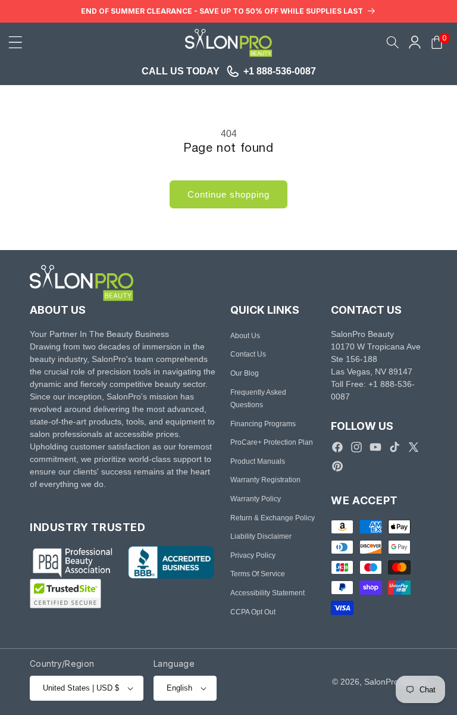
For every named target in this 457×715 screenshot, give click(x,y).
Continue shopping (228, 194)
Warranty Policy (255, 499)
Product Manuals (257, 461)
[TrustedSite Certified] (65, 593)
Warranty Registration (265, 480)
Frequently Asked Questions (258, 399)
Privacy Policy (253, 555)
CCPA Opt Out (253, 612)
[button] (15, 42)
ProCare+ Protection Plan (271, 442)
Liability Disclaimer (261, 536)
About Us (245, 336)
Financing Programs (263, 424)
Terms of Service (257, 574)
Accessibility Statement (267, 593)
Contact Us (248, 354)
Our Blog (244, 373)
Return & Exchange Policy (272, 518)
